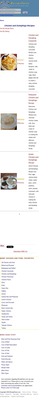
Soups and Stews (7, 317)
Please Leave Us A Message (10, 388)
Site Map (16, 394)
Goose (4, 294)
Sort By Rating (4, 31)
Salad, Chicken (6, 311)
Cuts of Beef (5, 342)
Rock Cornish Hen (7, 308)
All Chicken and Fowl (8, 262)
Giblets (4, 291)
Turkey (4, 328)
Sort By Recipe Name (7, 28)
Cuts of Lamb (5, 347)
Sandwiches (5, 314)
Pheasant (4, 305)
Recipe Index (5, 367)
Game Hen (5, 288)
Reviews (21, 63)
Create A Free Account (6, 15)
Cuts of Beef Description (9, 345)
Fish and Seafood (6, 356)
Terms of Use (26, 392)
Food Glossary (6, 359)
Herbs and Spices (7, 362)
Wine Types (5, 373)
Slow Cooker (5, 319)
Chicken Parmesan (7, 277)
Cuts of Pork (5, 350)
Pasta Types (5, 365)
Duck (3, 282)
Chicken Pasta (6, 279)
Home (2, 20)
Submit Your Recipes (17, 396)
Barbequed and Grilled (8, 268)
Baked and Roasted (8, 265)
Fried (3, 285)
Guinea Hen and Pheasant (10, 297)
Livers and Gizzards (8, 302)
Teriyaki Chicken (7, 325)
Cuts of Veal (5, 353)
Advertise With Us (20, 251)
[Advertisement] (19, 230)
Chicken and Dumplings (9, 274)
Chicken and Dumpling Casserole (33, 38)
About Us (8, 394)
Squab (4, 322)
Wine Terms (5, 370)
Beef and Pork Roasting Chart (10, 339)
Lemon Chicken (6, 299)
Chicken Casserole (7, 271)
